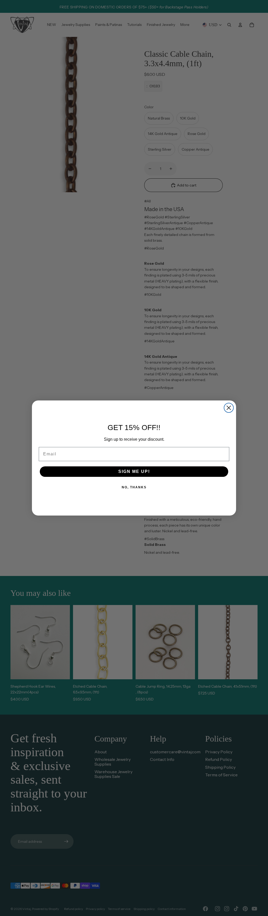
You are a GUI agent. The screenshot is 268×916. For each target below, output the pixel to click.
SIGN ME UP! (134, 471)
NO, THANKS (134, 487)
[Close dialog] (228, 407)
